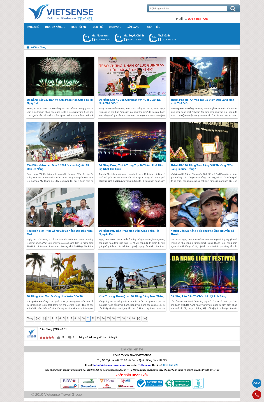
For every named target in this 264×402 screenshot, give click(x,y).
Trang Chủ (69, 11)
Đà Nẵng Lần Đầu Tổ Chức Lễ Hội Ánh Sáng (198, 296)
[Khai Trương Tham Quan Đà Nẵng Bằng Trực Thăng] (132, 273)
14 (103, 318)
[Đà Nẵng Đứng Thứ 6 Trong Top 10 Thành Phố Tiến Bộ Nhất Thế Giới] (132, 142)
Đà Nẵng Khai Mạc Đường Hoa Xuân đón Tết (55, 296)
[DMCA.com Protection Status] (198, 388)
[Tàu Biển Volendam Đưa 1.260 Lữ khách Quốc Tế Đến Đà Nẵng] (60, 142)
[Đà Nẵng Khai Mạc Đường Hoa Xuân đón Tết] (60, 273)
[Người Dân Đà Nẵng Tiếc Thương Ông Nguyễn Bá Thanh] (204, 207)
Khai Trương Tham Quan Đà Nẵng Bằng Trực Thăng (131, 296)
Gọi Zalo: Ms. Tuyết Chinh (119, 38)
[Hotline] (256, 394)
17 (118, 318)
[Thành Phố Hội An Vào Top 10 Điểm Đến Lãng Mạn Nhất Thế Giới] (204, 76)
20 (133, 318)
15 (108, 318)
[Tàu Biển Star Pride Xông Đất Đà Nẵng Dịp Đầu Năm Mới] (60, 207)
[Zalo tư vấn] (256, 383)
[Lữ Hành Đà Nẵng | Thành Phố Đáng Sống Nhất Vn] (28, 47)
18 (123, 318)
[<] (44, 318)
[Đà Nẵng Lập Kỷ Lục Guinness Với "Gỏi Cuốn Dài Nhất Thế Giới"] (132, 76)
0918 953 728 (198, 18)
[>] (138, 318)
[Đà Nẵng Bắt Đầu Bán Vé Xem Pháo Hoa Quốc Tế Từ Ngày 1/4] (60, 76)
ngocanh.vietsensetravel (93, 39)
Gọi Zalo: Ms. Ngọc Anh (87, 38)
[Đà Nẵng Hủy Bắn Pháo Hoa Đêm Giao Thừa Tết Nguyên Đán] (132, 207)
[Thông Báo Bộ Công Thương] (149, 388)
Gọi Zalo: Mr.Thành (153, 38)
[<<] (38, 318)
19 (128, 318)
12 (93, 318)
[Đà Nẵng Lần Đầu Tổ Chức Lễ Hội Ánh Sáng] (204, 273)
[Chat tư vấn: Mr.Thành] (159, 39)
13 (98, 318)
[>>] (145, 318)
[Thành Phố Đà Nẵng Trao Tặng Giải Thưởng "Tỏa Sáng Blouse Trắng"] (204, 142)
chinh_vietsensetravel (125, 39)
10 (83, 318)
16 (113, 318)
